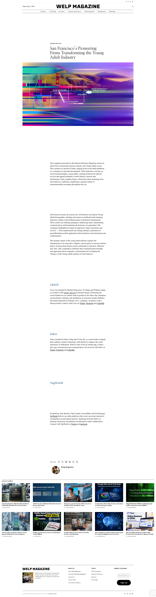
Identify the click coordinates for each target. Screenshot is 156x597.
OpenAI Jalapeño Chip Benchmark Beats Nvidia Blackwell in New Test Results (15, 504)
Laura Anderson (69, 507)
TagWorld (56, 382)
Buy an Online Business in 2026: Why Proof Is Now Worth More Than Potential (139, 533)
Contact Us (71, 577)
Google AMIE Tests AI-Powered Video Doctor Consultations (76, 533)
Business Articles (55, 43)
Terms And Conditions (74, 582)
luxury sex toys (70, 292)
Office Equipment (96, 571)
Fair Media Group (52, 593)
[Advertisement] (78, 26)
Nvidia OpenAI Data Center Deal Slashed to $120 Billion (46, 533)
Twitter (82, 303)
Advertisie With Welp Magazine (77, 574)
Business (93, 577)
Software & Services (97, 574)
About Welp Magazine (74, 571)
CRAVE (54, 284)
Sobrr (53, 334)
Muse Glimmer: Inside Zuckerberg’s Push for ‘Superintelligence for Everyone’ (109, 533)
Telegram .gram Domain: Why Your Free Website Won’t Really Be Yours (77, 504)
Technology (94, 580)
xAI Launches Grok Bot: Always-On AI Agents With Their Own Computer (14, 533)
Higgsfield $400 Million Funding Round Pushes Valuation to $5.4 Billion (139, 504)
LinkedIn (100, 303)
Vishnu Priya (6, 507)
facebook (83, 424)
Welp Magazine (67, 467)
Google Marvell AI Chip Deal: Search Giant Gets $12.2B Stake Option (109, 504)
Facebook (89, 303)
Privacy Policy (72, 580)
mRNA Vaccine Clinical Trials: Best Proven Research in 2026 (47, 504)
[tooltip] (126, 1)
